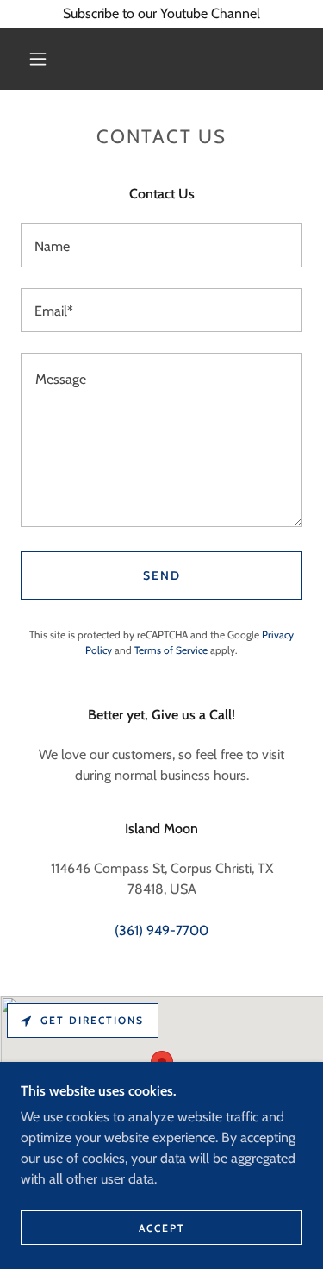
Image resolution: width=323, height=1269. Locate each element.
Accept (162, 1228)
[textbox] (161, 245)
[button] (38, 58)
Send (162, 575)
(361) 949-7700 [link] (161, 930)
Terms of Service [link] (171, 650)
